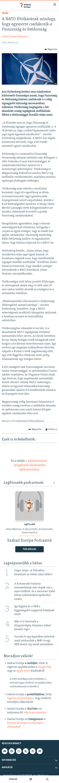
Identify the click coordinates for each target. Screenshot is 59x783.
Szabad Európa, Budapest (15, 36)
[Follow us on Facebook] (12, 751)
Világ (5, 13)
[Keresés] (47, 779)
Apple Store (23, 671)
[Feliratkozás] (40, 751)
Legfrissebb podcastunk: (24, 483)
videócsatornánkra (34, 712)
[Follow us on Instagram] (19, 751)
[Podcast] (33, 751)
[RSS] (26, 751)
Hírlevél (13, 779)
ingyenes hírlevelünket (20, 698)
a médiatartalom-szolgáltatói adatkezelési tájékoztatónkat (31, 465)
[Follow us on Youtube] (5, 751)
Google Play (44, 667)
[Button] (50, 49)
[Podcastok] (30, 779)
